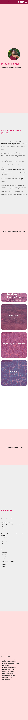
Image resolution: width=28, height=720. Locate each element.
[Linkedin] (18, 2)
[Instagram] (23, 2)
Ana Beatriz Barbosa (7, 2)
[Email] (21, 2)
